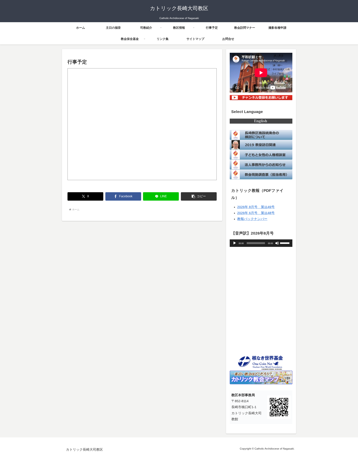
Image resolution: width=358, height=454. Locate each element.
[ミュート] (277, 243)
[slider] (285, 242)
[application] (261, 243)
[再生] (234, 243)
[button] (199, 196)
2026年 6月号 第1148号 (256, 213)
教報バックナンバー (252, 219)
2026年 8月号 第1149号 (256, 207)
